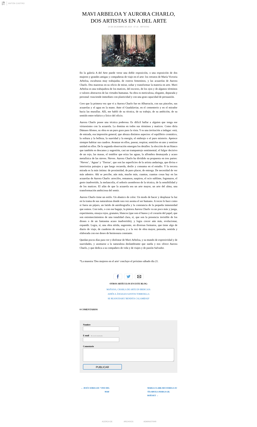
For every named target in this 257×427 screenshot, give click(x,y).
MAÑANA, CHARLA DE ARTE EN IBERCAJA (128, 289)
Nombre (86, 325)
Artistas (144, 27)
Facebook (118, 276)
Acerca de (107, 421)
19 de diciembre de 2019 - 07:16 (123, 27)
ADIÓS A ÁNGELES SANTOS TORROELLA (129, 294)
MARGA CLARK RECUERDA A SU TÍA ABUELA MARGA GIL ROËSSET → (162, 392)
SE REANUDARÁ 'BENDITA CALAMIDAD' (128, 298)
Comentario (88, 346)
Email (139, 276)
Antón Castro (16, 3)
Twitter (128, 276)
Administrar (149, 421)
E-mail (93, 335)
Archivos (128, 421)
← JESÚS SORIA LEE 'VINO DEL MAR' (95, 390)
